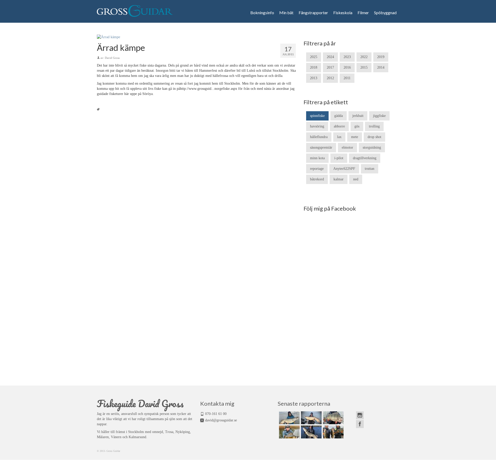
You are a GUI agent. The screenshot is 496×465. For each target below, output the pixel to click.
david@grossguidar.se (221, 420)
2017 (330, 67)
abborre (339, 126)
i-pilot (338, 158)
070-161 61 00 (216, 414)
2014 (380, 67)
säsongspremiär (321, 147)
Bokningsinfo (262, 12)
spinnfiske (317, 116)
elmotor (347, 147)
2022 (364, 57)
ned (355, 179)
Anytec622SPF (344, 169)
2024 (330, 57)
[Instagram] (360, 415)
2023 (347, 57)
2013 (313, 78)
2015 (364, 67)
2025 (313, 57)
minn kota (317, 158)
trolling (374, 126)
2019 (380, 57)
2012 (330, 78)
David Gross (112, 57)
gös (356, 126)
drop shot (374, 137)
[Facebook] (360, 424)
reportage (317, 169)
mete (354, 137)
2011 (347, 78)
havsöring (317, 126)
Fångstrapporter (313, 12)
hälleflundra (319, 137)
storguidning (372, 147)
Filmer (363, 12)
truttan (369, 169)
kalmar (339, 179)
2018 (313, 67)
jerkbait (357, 116)
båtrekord (317, 179)
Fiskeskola (342, 12)
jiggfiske (379, 116)
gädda (338, 116)
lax (339, 137)
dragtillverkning (364, 158)
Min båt (286, 12)
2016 (347, 67)
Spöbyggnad (385, 12)
